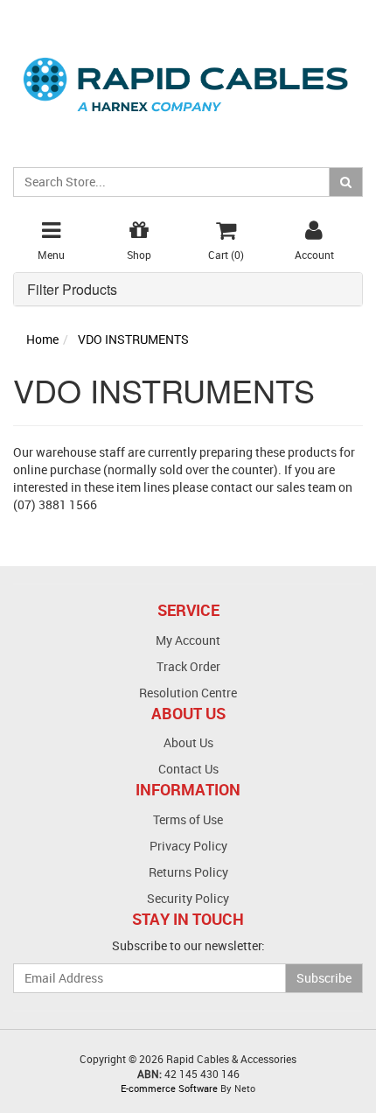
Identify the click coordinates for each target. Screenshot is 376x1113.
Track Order (188, 666)
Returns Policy (188, 872)
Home (42, 339)
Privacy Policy (188, 845)
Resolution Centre (188, 692)
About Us (188, 742)
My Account (188, 640)
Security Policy (188, 898)
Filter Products (72, 290)
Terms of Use (188, 819)
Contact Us (188, 768)
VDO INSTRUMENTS (133, 339)
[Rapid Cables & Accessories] (188, 74)
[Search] (346, 182)
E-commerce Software (169, 1088)
